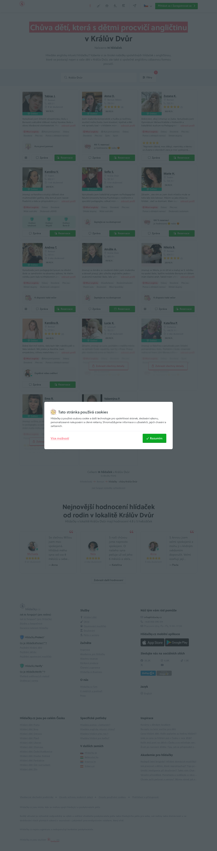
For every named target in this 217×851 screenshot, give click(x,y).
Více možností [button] (60, 438)
